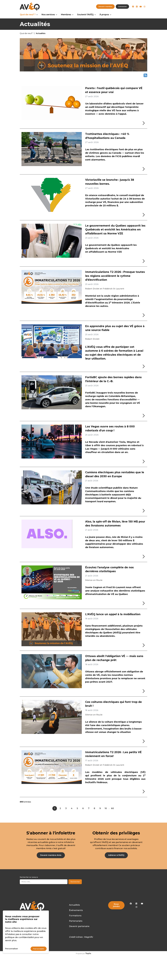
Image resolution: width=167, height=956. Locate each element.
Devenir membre (105, 6)
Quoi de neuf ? (27, 14)
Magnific (88, 937)
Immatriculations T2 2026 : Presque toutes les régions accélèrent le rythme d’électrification (115, 275)
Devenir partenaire (79, 926)
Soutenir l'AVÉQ (85, 14)
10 (106, 808)
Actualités (74, 905)
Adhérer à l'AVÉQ (116, 855)
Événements (76, 910)
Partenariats (75, 921)
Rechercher (75, 882)
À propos (104, 14)
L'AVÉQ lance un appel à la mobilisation (112, 614)
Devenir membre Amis (50, 855)
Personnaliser (11, 949)
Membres (66, 14)
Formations (75, 915)
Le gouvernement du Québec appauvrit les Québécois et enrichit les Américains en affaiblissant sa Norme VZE (115, 229)
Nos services (48, 14)
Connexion (122, 6)
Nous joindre (116, 905)
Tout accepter (38, 949)
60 (112, 808)
